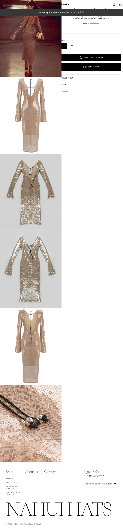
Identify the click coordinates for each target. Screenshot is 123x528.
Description (68, 78)
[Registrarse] (115, 483)
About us (10, 482)
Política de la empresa (13, 493)
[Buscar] (10, 4)
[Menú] (3, 4)
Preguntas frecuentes (12, 487)
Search (9, 478)
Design (65, 91)
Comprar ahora (91, 67)
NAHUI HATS (18, 524)
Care (64, 84)
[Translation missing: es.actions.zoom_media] (31, 38)
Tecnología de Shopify (33, 524)
